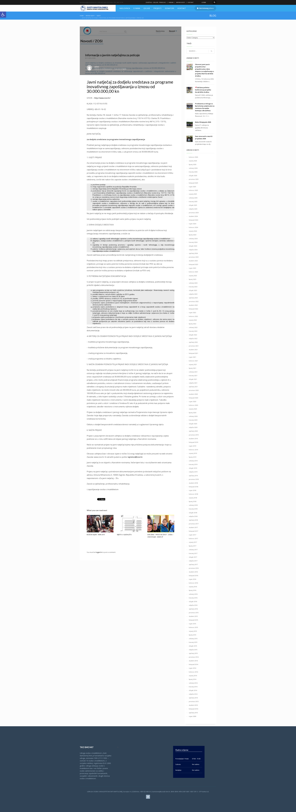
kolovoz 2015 (193, 627)
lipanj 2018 (192, 501)
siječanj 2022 (193, 342)
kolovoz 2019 (193, 450)
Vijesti (99, 16)
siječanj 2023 (193, 298)
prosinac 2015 (194, 613)
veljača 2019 (193, 472)
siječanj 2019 (193, 476)
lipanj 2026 (192, 164)
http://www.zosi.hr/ (102, 98)
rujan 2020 (192, 401)
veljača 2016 (193, 605)
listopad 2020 (193, 398)
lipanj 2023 (192, 279)
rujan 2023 (192, 268)
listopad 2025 (193, 183)
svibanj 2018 (193, 505)
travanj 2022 (193, 331)
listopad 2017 (193, 531)
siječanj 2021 (193, 387)
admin (96, 67)
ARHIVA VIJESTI (180, 2)
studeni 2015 (193, 616)
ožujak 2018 (193, 513)
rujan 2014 (192, 668)
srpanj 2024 (193, 231)
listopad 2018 (193, 487)
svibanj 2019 (193, 461)
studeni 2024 (193, 216)
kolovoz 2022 (193, 316)
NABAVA (171, 2)
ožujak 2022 (193, 335)
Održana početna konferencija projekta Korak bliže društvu (203, 89)
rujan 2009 (192, 716)
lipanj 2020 (192, 413)
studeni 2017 (193, 527)
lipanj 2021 (192, 368)
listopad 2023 (193, 264)
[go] (211, 51)
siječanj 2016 (193, 609)
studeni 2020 (193, 394)
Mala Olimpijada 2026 (203, 122)
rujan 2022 (192, 312)
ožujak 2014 (193, 690)
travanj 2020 (193, 420)
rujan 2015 (192, 624)
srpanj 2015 (193, 631)
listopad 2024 (193, 220)
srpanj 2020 (193, 409)
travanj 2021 (193, 375)
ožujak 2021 (193, 379)
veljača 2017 (193, 561)
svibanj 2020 (193, 416)
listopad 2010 (193, 709)
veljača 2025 (193, 209)
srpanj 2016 (193, 587)
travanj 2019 (193, 464)
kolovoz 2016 (193, 583)
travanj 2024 (193, 242)
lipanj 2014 (192, 679)
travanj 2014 (193, 687)
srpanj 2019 (193, 453)
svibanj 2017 (193, 550)
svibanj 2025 (193, 198)
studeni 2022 (193, 305)
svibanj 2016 (193, 594)
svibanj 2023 (193, 283)
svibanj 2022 (193, 327)
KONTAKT (191, 2)
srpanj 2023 (193, 276)
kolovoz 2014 (193, 672)
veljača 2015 (193, 650)
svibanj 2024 (193, 239)
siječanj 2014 (193, 698)
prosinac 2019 (194, 435)
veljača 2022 (193, 338)
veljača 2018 (193, 516)
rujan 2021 (192, 357)
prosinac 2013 (194, 701)
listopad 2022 (193, 309)
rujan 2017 (192, 535)
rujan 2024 (192, 224)
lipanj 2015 (192, 635)
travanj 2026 (193, 172)
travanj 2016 (193, 598)
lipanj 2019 (192, 457)
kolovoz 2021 (193, 361)
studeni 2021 (193, 350)
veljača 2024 (193, 250)
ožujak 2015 (193, 646)
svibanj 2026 (193, 168)
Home (82, 16)
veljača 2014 (193, 694)
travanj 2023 (193, 287)
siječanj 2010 (193, 713)
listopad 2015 (193, 620)
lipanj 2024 (192, 235)
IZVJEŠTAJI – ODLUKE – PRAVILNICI (156, 2)
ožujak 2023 (193, 290)
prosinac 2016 (194, 568)
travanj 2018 (193, 509)
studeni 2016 (193, 572)
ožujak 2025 (193, 205)
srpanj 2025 (193, 194)
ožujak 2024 (193, 246)
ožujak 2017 (193, 557)
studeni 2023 (193, 261)
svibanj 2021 (193, 372)
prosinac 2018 (194, 479)
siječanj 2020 (193, 431)
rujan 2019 (192, 446)
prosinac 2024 (194, 213)
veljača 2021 (193, 383)
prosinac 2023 (194, 257)
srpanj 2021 (193, 364)
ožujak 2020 (193, 424)
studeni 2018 (193, 483)
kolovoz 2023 (193, 272)
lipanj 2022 (192, 324)
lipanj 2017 (192, 546)
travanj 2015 (193, 642)
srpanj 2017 (193, 542)
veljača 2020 (193, 427)
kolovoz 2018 (193, 494)
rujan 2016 (192, 579)
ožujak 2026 (193, 175)
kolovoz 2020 (193, 405)
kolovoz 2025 (193, 190)
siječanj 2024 (193, 253)
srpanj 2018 (193, 498)
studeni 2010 (193, 705)
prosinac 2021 (194, 346)
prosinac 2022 (194, 301)
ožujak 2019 (193, 468)
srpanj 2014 (193, 676)
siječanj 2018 (193, 520)
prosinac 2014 (194, 657)
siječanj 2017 (193, 564)
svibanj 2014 (193, 683)
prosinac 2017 (194, 524)
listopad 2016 (193, 575)
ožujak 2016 (193, 601)
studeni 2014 (193, 661)
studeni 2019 (193, 439)
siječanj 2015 (193, 653)
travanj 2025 (193, 201)
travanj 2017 (193, 553)
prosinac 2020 (194, 390)
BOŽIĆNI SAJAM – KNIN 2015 (96, 535)
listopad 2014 (193, 664)
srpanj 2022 (193, 320)
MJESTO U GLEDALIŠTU (124, 535)
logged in (99, 552)
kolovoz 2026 (193, 157)
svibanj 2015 (193, 639)
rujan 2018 (192, 490)
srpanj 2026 (193, 161)
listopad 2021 (193, 353)
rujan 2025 (192, 187)
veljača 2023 (193, 294)
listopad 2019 (193, 442)
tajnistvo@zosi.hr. (135, 457)
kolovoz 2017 (193, 538)
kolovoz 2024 (193, 227)
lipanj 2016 (192, 590)
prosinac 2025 (194, 179)
